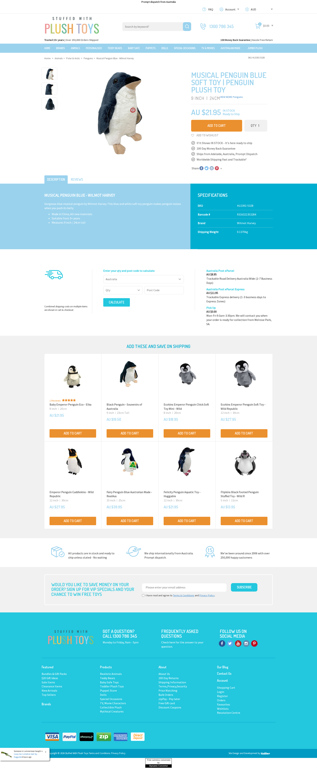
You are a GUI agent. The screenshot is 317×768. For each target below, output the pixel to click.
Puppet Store (108, 690)
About (162, 667)
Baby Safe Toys (109, 682)
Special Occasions (185, 48)
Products (106, 667)
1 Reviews (55, 400)
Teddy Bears (115, 48)
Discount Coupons (169, 707)
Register (222, 696)
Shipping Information (172, 682)
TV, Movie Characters (113, 703)
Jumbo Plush (255, 48)
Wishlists (223, 708)
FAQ (210, 9)
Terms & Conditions (183, 595)
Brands (60, 48)
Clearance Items (52, 686)
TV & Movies (208, 48)
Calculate (116, 302)
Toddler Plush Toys (112, 686)
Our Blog (222, 667)
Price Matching (167, 690)
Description (56, 179)
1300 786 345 (221, 26)
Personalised (94, 48)
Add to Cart (216, 126)
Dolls (164, 48)
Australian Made (230, 48)
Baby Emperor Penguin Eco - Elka (70, 404)
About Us (164, 674)
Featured (47, 667)
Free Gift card (166, 703)
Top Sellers (49, 695)
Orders (221, 700)
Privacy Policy (207, 595)
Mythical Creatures (112, 711)
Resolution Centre (228, 712)
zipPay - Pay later (169, 699)
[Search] (187, 26)
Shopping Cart (226, 687)
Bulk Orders (165, 695)
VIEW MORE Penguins (231, 97)
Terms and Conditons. (100, 753)
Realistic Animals (111, 674)
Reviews (77, 179)
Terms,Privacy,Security (172, 686)
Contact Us (224, 673)
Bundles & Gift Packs (54, 674)
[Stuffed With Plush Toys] (71, 24)
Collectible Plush (111, 707)
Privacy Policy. (118, 753)
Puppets (151, 48)
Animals (75, 48)
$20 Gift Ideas (50, 678)
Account (230, 9)
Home (47, 48)
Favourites (223, 704)
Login (220, 692)
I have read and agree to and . (180, 595)
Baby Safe (134, 48)
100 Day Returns (168, 678)
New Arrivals (49, 690)
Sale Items (48, 682)
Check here (168, 642)
